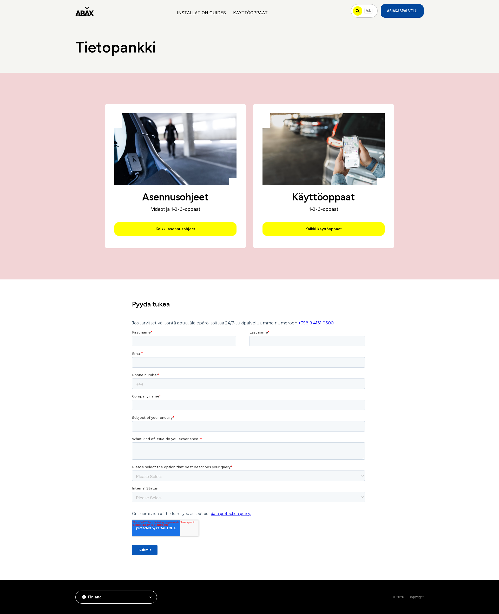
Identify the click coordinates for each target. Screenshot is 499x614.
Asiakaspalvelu (402, 11)
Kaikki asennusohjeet (175, 229)
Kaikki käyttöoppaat (323, 229)
